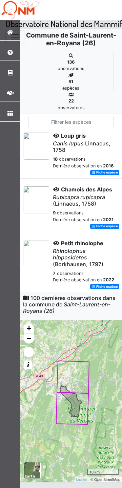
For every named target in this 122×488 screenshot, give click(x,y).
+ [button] (29, 328)
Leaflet (81, 479)
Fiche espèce (107, 173)
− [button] (29, 338)
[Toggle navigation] (14, 37)
